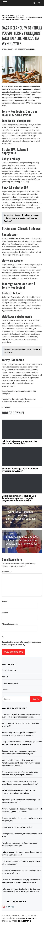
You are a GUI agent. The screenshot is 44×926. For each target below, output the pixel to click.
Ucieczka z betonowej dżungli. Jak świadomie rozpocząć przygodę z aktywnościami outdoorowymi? (19, 498)
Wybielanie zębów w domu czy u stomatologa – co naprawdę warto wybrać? (21, 801)
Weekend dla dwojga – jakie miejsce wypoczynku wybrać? (20, 469)
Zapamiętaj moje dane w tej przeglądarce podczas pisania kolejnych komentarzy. (21, 643)
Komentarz (6, 571)
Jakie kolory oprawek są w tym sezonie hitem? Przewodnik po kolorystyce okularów (19, 791)
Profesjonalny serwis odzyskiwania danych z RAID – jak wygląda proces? (21, 862)
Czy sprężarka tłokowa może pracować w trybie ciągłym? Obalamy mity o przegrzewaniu (20, 773)
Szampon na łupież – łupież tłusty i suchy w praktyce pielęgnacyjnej (22, 819)
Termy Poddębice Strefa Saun (15, 238)
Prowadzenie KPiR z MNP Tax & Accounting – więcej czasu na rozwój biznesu (21, 872)
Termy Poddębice (26, 89)
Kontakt (5, 677)
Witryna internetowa (10, 624)
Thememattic (24, 921)
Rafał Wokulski (29, 49)
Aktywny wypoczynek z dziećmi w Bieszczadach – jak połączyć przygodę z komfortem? (22, 810)
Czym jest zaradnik (9, 670)
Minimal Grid (29, 918)
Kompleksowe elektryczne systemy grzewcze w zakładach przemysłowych (19, 844)
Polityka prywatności (10, 683)
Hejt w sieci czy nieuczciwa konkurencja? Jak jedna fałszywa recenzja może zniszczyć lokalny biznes (21, 890)
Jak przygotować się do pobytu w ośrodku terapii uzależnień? (20, 724)
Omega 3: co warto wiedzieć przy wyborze (17, 827)
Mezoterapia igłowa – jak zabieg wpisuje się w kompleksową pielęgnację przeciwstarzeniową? (20, 782)
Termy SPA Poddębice (17, 370)
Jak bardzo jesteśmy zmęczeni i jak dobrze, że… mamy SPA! (19, 442)
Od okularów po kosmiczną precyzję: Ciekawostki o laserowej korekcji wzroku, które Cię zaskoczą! (21, 881)
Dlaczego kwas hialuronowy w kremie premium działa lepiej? (22, 835)
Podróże (7, 407)
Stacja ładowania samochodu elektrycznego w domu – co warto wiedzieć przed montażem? (22, 743)
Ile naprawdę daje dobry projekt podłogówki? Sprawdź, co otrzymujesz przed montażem (19, 734)
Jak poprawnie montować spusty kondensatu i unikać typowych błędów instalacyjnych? (19, 752)
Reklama (5, 690)
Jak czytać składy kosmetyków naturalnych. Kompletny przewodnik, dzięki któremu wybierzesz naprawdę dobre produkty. (21, 763)
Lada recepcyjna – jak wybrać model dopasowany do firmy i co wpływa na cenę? (22, 853)
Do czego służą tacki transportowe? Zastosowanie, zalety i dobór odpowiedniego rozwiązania (21, 715)
